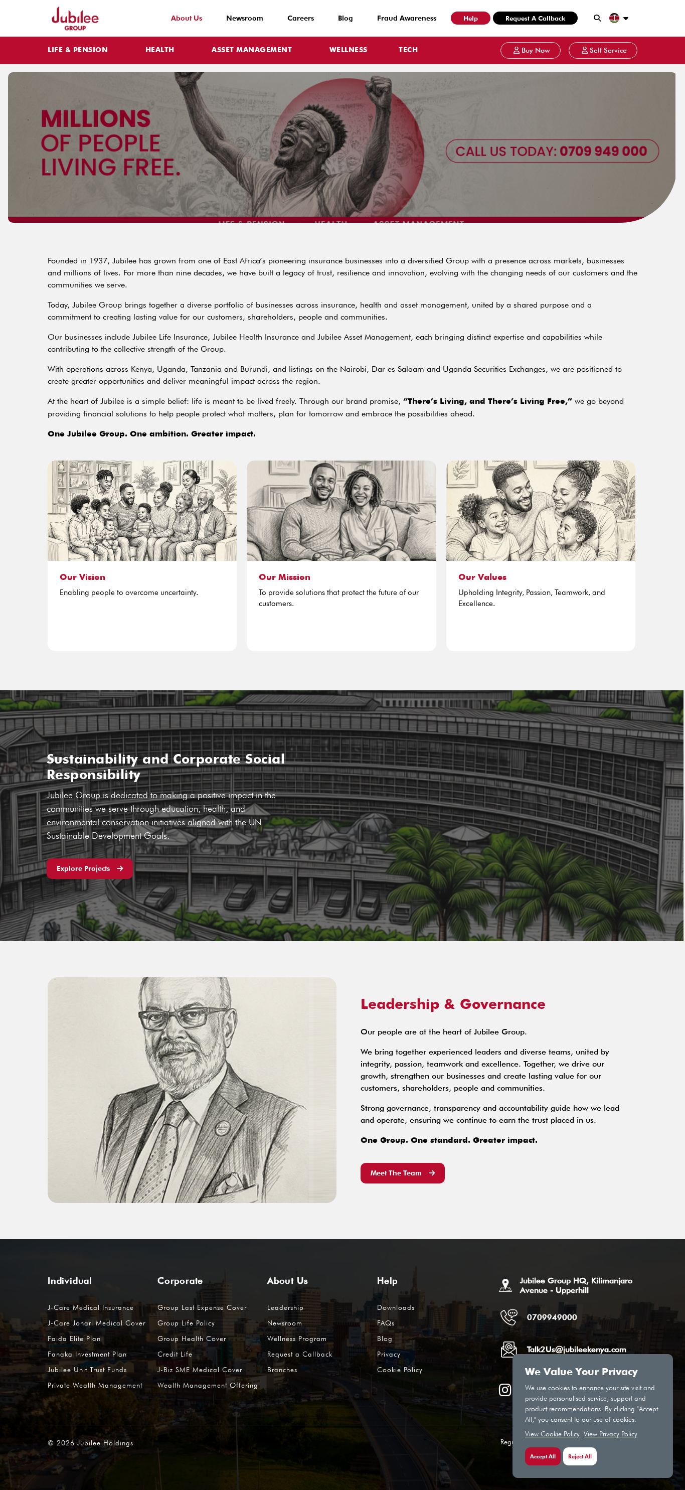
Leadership (285, 1307)
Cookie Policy (400, 1370)
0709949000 (552, 1317)
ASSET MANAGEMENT (252, 50)
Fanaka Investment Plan (87, 1354)
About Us (186, 18)
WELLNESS (348, 50)
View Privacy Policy (610, 1434)
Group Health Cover (191, 1338)
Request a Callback (535, 18)
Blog (345, 18)
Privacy (389, 1354)
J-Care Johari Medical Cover (96, 1323)
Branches (282, 1370)
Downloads (396, 1307)
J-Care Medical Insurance (91, 1307)
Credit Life (175, 1354)
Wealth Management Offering (207, 1385)
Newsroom (244, 18)
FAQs (386, 1323)
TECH (408, 50)
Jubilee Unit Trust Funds (87, 1370)
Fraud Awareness (406, 18)
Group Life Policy (186, 1323)
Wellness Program (297, 1338)
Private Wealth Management (95, 1385)
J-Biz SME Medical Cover (199, 1370)
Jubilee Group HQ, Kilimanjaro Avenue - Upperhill (576, 1285)
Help (470, 18)
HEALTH (160, 50)
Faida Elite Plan (74, 1338)
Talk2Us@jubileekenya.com (576, 1349)
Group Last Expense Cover (202, 1307)
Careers (300, 18)
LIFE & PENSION (78, 50)
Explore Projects (84, 868)
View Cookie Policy (552, 1434)
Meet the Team (397, 1173)
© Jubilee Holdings (90, 1443)
